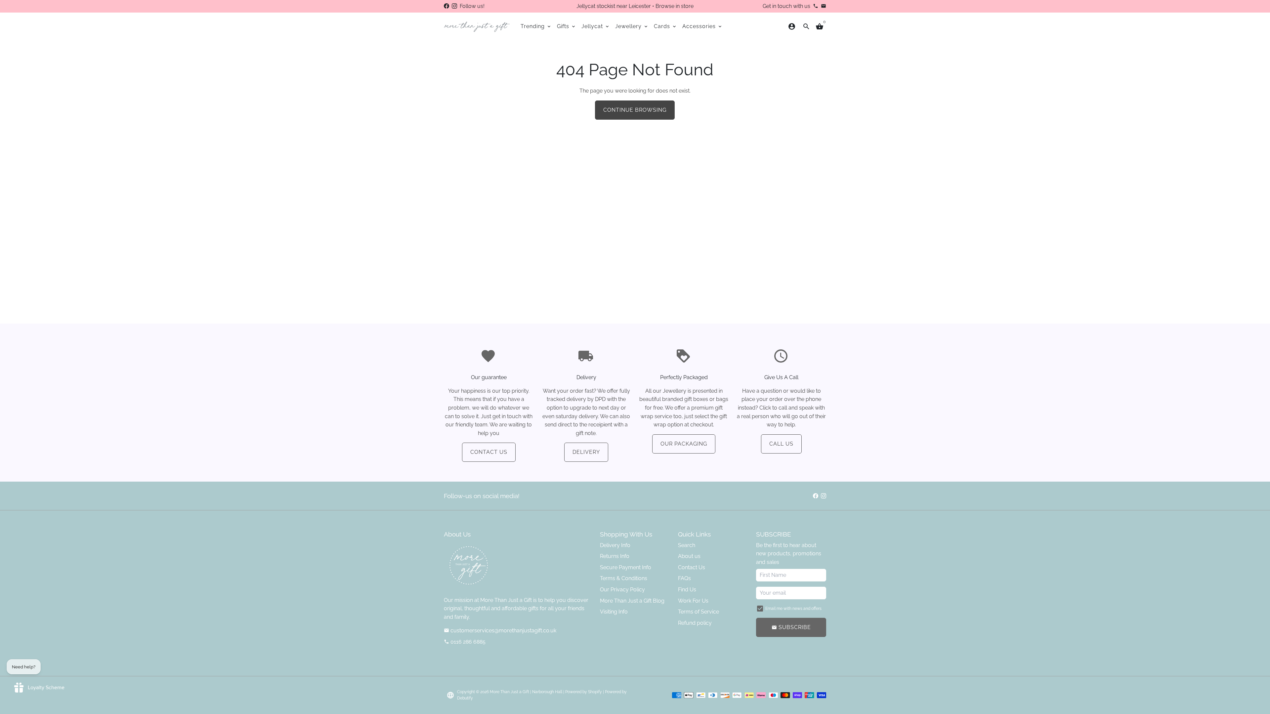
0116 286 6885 (465, 642)
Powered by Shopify (583, 692)
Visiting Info (614, 612)
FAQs (684, 578)
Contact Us (488, 452)
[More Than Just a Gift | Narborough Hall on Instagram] (454, 6)
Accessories (702, 26)
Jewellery (632, 26)
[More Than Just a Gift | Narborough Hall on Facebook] (446, 6)
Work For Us (693, 601)
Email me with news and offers (793, 608)
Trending (536, 26)
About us (689, 556)
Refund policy (695, 623)
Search (686, 545)
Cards (665, 26)
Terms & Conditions (623, 578)
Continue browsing (634, 110)
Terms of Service (698, 612)
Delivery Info (615, 545)
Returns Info (614, 556)
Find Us (687, 589)
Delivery (586, 452)
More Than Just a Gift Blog (632, 601)
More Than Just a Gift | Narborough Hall (526, 692)
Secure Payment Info (625, 567)
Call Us (781, 444)
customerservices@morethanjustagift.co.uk (500, 630)
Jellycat (595, 26)
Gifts (566, 26)
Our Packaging (683, 444)
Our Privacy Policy (622, 589)
